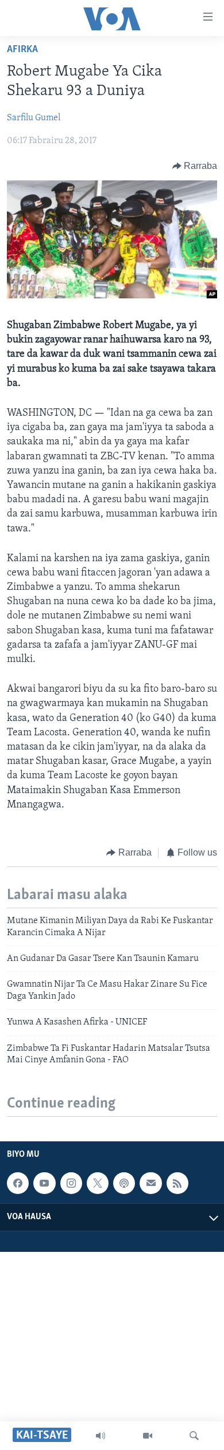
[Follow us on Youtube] (44, 1183)
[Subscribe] (150, 1183)
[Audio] (100, 1435)
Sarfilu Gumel (33, 118)
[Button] (195, 166)
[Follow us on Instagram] (71, 1183)
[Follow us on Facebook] (18, 1183)
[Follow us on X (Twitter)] (98, 1183)
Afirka (22, 50)
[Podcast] (124, 1183)
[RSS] (177, 1183)
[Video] (147, 1435)
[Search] (194, 1435)
